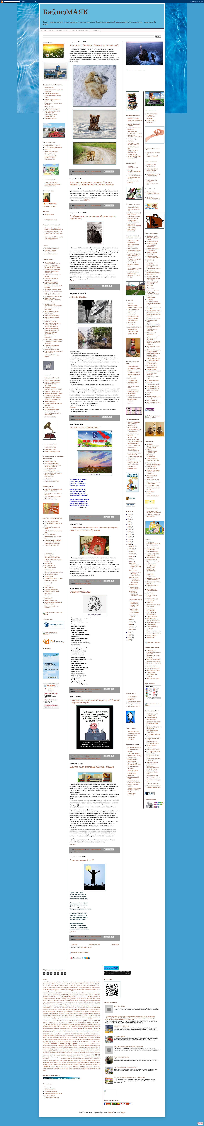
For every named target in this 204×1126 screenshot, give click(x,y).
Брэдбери (97, 982)
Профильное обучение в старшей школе (154, 350)
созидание (82, 1052)
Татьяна (88, 998)
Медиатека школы (50, 567)
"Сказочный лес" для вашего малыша (134, 446)
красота (81, 419)
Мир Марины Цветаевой (131, 794)
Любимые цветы (152, 559)
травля (59, 1058)
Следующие (73, 944)
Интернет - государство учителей (153, 197)
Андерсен (83, 982)
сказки (98, 1050)
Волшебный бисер (152, 626)
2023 (129, 522)
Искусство (150, 477)
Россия (87, 519)
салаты (64, 1050)
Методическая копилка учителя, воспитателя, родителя (154, 314)
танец (82, 1057)
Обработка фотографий (52, 315)
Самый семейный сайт (134, 429)
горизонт (80, 1007)
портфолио (60, 1041)
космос (59, 1021)
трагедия (63, 1058)
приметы (59, 1045)
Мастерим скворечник (134, 701)
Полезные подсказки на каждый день (134, 734)
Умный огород (151, 607)
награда (75, 1028)
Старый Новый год (81, 998)
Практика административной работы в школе (152, 446)
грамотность (97, 1007)
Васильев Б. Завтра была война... (133, 241)
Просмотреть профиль (50, 206)
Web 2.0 (69, 982)
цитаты (64, 1064)
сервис (91, 1050)
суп (62, 1057)
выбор (82, 1006)
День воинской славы (90, 985)
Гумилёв (45, 985)
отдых (63, 1033)
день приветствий (68, 1009)
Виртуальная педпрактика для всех (134, 224)
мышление (69, 1028)
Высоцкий (75, 984)
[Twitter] (85, 958)
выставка (84, 288)
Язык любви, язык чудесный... (133, 767)
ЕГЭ (76, 208)
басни (73, 1002)
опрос (51, 1033)
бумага (73, 1004)
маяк (44, 1026)
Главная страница (47, 30)
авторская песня (87, 1000)
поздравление (80, 1039)
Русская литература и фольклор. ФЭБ (134, 157)
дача (56, 1009)
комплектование (76, 1018)
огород (75, 1031)
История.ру (150, 288)
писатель (56, 1037)
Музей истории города (51, 151)
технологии (46, 1058)
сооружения (89, 1052)
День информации (78, 987)
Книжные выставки (50, 417)
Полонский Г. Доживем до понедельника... (134, 251)
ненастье (57, 1030)
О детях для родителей (135, 456)
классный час (47, 1018)
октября (132, 551)
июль (44, 1017)
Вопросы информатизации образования (152, 451)
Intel (61, 982)
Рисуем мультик (49, 1087)
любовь (83, 174)
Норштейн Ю (73, 994)
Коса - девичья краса (134, 704)
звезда (79, 1013)
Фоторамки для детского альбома (152, 590)
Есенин (76, 991)
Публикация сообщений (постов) (153, 766)
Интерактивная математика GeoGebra (153, 271)
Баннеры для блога (152, 783)
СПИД (98, 996)
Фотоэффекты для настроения (152, 599)
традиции (69, 1058)
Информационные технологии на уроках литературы (153, 278)
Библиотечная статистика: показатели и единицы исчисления (53, 271)
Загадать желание (50, 1089)
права (98, 1041)
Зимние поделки (152, 666)
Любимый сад (132, 378)
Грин (99, 983)
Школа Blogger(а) (152, 717)
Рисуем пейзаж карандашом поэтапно (153, 370)
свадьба (69, 1050)
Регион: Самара (49, 87)
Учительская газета (153, 485)
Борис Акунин (132, 314)
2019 (129, 532)
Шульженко (61, 1000)
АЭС (73, 982)
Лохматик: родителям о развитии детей (135, 453)
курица (56, 1022)
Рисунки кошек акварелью (52, 380)
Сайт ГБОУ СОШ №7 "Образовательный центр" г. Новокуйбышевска (53, 184)
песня (94, 1035)
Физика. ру (150, 392)
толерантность (53, 1058)
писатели (49, 1037)
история (91, 1015)
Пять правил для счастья (121, 1057)
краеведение (73, 1021)
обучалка (60, 1031)
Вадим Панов (132, 325)
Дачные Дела (49, 576)
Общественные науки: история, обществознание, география (153, 328)
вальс (76, 1004)
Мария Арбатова (133, 331)
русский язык (88, 691)
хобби (98, 1062)
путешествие (83, 1047)
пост (70, 1041)
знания (93, 1013)
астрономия (62, 1002)
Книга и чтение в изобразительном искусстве (53, 304)
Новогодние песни (50, 449)
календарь (53, 1017)
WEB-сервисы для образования (152, 714)
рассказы (45, 1049)
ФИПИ (149, 394)
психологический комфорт (64, 1047)
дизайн (49, 1011)
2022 (129, 524)
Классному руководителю (151, 296)
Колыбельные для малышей (133, 434)
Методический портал (153, 318)
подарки (50, 1039)
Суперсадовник (132, 380)
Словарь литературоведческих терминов (134, 171)
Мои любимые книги (51, 499)
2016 (129, 539)
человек (68, 1064)
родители (94, 1049)
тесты (98, 1057)
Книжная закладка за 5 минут (53, 393)
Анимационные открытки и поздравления (151, 574)
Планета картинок (152, 546)
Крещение (59, 993)
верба (89, 1004)
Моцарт (98, 992)
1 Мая (50, 982)
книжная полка (66, 1018)
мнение (86, 1026)
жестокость (97, 1011)
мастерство (90, 1024)
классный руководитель (93, 1017)
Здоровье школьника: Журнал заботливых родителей (153, 471)
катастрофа (75, 1017)
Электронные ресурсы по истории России (153, 397)
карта (58, 1017)
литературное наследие (93, 1022)
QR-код (64, 982)
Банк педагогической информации (153, 249)
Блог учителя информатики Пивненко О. (132, 229)
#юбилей (45, 982)
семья (81, 1051)
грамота (91, 1007)
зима (89, 1013)
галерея (92, 1006)
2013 (129, 632)
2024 (129, 519)
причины (75, 1045)
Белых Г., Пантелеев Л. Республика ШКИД (135, 268)
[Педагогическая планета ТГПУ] (110, 1095)
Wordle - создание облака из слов (152, 763)
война (52, 1006)
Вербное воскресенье (61, 983)
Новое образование (153, 480)
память (51, 1035)
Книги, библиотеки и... (51, 574)
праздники (80, 1043)
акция (45, 1002)
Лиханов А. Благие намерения (133, 245)
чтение (89, 583)
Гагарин (83, 983)
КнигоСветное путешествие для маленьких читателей (134, 763)
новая (75, 1030)
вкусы (48, 1006)
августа (131, 556)
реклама (63, 1049)
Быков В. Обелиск (133, 248)
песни (91, 1035)
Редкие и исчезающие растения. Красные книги (134, 789)
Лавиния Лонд (49, 554)
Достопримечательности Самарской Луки (52, 111)
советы (77, 1052)
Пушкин (84, 583)
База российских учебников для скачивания (152, 245)
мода (89, 1026)
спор (78, 1055)
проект (98, 1045)
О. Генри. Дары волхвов (52, 521)
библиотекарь (96, 1002)
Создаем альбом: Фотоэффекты (152, 613)
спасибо (69, 1055)
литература (82, 1022)
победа (85, 1037)
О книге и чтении (61, 30)
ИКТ (88, 991)
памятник (46, 1035)
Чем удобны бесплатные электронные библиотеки (129, 1077)
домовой (66, 1011)
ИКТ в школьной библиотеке (53, 296)
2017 (129, 536)
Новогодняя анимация (153, 604)
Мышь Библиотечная (51, 600)
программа (93, 1045)
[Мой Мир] (89, 958)
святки (73, 1050)
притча (70, 1045)
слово (63, 1052)
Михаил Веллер (132, 333)
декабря (132, 546)
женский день (90, 1011)
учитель (70, 1060)
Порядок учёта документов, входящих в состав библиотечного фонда (53, 325)
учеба (50, 1060)
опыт (54, 1033)
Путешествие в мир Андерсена (50, 336)
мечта (71, 1026)
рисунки (88, 1049)
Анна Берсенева (132, 305)
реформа (68, 1049)
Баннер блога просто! (153, 749)
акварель (94, 1000)
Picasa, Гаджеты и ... (153, 775)
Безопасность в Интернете (151, 121)
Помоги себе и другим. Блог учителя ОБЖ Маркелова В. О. (54, 228)
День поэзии (77, 989)
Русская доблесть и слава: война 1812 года (135, 781)
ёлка (44, 1070)
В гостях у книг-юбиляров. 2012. (132, 758)
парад (56, 1035)
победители (91, 1037)
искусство (85, 1015)
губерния (51, 1009)
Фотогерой (150, 593)
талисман (77, 1057)
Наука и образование (153, 324)
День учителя (59, 991)
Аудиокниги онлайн (133, 118)
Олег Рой (130, 303)
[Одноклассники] (87, 958)
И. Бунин (84, 991)
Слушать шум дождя (51, 1091)
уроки (98, 1058)
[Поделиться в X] (109, 171)
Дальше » (72, 281)
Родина (83, 519)
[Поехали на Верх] (200, 1123)
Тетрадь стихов (49, 214)
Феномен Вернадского (134, 747)
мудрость (97, 1026)
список (74, 1055)
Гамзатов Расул (90, 983)
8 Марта (57, 982)
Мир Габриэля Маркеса (135, 307)
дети (87, 1009)
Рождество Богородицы (80, 996)
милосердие (76, 1026)
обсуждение (54, 1031)
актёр (98, 1000)
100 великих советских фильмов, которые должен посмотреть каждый (53, 465)
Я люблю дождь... (78, 297)
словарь (59, 1052)
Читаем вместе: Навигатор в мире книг (153, 463)
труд (74, 1058)
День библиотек (78, 985)
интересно (65, 1015)
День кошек (97, 987)
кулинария (97, 1021)
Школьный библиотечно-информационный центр (52, 556)
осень (59, 1033)
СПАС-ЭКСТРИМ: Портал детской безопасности (152, 170)
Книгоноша (131, 141)
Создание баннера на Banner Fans (153, 752)
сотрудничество (96, 1052)
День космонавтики (88, 987)
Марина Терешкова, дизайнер (54, 572)
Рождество (70, 996)
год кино (56, 1007)
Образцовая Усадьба (134, 372)
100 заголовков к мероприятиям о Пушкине (52, 263)
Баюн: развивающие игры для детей (134, 422)
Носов (78, 994)
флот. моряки (62, 1062)
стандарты (87, 1055)
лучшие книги (65, 1024)
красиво (80, 1020)
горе (76, 1007)
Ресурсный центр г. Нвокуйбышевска (152, 366)
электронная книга (48, 1068)
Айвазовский (77, 982)
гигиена (51, 1007)
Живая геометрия (50, 565)
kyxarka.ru (130, 403)
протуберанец (46, 1047)
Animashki (150, 602)
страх (54, 1057)
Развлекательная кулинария (133, 383)
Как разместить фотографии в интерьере (132, 698)
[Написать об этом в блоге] (107, 171)
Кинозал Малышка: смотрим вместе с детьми (53, 473)
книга (54, 1019)
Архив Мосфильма (50, 468)
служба (67, 1052)
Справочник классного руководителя (153, 482)
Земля (80, 991)
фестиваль (46, 1062)
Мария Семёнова (133, 318)
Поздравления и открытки (152, 675)
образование (47, 1032)
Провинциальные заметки (52, 145)
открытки (79, 1033)
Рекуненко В (58, 996)
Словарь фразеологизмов (133, 166)
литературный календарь (51, 1024)
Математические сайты (154, 310)
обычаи (71, 1031)
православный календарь (55, 1043)
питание (67, 1037)
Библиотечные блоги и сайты (53, 578)
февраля (132, 627)
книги (59, 1019)
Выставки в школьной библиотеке (51, 279)
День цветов (67, 991)
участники (45, 1060)
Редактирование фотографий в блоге (153, 742)
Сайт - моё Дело (50, 587)
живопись (45, 1013)
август (76, 1000)
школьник (64, 1066)
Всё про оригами (152, 635)
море (92, 1026)
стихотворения (47, 1057)
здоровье (84, 1013)
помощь (54, 1041)
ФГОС (44, 1000)
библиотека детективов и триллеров (135, 121)
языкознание (97, 1068)
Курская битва (71, 992)
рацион (50, 1049)
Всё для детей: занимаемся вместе (134, 450)
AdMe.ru (99, 55)
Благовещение (91, 982)
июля (131, 559)
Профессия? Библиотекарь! (79, 30)
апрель (49, 1002)
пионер (45, 1037)
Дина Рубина (131, 322)
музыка (55, 1028)
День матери (47, 989)
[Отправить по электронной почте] (104, 171)
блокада (57, 1004)
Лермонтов (91, 288)
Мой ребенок (131, 459)
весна (98, 1004)
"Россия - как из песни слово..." (85, 427)
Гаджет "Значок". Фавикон (152, 746)
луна (60, 1024)
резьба (54, 1049)
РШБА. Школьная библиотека (53, 339)
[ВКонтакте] (82, 958)
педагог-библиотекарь (68, 1035)
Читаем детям (132, 437)
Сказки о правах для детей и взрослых (153, 155)
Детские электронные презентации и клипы (51, 283)
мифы (81, 1026)
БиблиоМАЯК (65, 12)
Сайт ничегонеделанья (52, 1097)
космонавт (53, 1020)
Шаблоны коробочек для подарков (153, 554)
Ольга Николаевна (51, 203)
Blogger (122, 1112)
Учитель (149, 493)
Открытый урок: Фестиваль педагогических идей (153, 334)
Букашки (47, 585)
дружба (78, 1011)
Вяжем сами (150, 637)
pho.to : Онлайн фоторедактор (151, 564)
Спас (68, 998)
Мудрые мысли (132, 154)
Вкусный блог (131, 393)
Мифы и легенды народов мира (133, 151)
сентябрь (86, 1050)
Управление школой (153, 380)
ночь (99, 1030)
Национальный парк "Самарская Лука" (51, 115)
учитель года (77, 1060)
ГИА (80, 983)
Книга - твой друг (50, 302)
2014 (129, 544)
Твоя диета (131, 739)
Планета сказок (132, 432)
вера (86, 1004)
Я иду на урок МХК (152, 400)
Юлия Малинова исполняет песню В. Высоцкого (128, 1047)
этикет (70, 1068)
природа (64, 1045)
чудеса (53, 1066)
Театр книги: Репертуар (52, 349)
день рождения (79, 1009)
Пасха (95, 994)
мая (130, 619)
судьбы (58, 1057)
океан (79, 1031)
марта (131, 624)
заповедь (68, 1013)
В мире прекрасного (51, 220)
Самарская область (50, 118)
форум (79, 1062)
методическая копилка (58, 1026)
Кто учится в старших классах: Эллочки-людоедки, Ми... (135, 573)
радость (98, 1047)
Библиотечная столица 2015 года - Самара (92, 767)
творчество (88, 1057)
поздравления (89, 1039)
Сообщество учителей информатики (134, 213)
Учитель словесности (51, 589)
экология (98, 758)
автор (80, 1000)
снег (73, 1052)
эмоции (66, 1068)
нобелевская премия (67, 1030)
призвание (53, 1045)
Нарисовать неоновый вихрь (53, 1093)
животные (78, 174)
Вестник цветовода (152, 551)
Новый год (65, 994)
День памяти (69, 989)
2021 (129, 527)
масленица (84, 1024)
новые (95, 1030)
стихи (97, 1055)
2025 (129, 517)
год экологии (63, 1007)
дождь (77, 419)
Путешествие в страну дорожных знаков (153, 175)
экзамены (83, 208)
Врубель (69, 983)
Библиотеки (48, 479)
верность (93, 1004)
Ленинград (78, 992)
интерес (59, 1015)
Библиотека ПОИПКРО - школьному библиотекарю (52, 266)
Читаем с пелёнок (133, 443)
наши (52, 1030)
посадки (66, 1041)
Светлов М (58, 998)
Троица (93, 998)
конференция (46, 1020)
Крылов (65, 992)
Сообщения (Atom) (85, 947)
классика (84, 1017)
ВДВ (53, 983)
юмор (88, 1068)
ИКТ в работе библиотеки (52, 294)
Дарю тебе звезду (119, 1006)
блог (53, 1004)
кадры (47, 1017)
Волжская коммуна (152, 458)
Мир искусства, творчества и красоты (153, 619)
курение (51, 1022)
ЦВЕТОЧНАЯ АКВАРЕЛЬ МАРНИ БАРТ (125, 1067)
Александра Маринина (134, 327)
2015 (129, 541)
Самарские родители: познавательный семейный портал (134, 462)
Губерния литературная (52, 109)
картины (68, 1017)
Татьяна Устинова (133, 316)
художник (46, 1064)
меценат (66, 1026)
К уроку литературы (153, 290)
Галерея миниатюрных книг (53, 496)
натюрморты (46, 1030)
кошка (63, 1020)
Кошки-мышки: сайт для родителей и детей (135, 440)
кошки (67, 1020)
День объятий (61, 989)
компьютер (84, 1018)
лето (70, 1022)
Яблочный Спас (69, 1000)
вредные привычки (74, 1006)
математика (97, 1024)
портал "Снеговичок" (153, 668)
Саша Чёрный (51, 998)
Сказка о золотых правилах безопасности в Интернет (152, 116)
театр (94, 1057)
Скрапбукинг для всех (153, 622)
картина (63, 1017)
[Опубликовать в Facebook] (111, 171)
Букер (44, 983)
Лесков (90, 992)
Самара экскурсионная (52, 93)
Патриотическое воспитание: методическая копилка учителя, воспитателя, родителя (153, 341)
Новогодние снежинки (153, 659)
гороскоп (85, 1007)
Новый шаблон (151, 719)
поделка (66, 1039)
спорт (82, 1055)
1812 (53, 982)
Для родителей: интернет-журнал (152, 467)
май (76, 1024)
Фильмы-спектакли (50, 461)
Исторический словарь (134, 175)
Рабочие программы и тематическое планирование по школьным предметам (153, 356)
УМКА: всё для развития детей (132, 426)
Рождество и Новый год (154, 664)
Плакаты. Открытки (50, 321)
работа (93, 1047)
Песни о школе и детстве (52, 451)
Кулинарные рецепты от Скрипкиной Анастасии (134, 399)
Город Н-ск (48, 149)
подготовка (60, 1039)
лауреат (61, 1022)
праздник (77, 519)
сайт (61, 1050)
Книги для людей (133, 139)
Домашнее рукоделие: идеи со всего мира (153, 578)
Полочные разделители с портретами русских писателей (52, 384)
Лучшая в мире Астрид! (135, 755)
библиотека (78, 288)
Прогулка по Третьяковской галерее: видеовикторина (53, 398)
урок (95, 1058)
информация (78, 1015)
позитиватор (97, 1039)
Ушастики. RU (132, 466)
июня (131, 561)
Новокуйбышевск (50, 154)
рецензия (73, 1049)
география (46, 1007)
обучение (65, 1031)
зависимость (62, 1013)
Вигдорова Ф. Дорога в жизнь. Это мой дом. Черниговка (134, 255)
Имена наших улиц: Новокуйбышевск (50, 251)
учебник (55, 1060)
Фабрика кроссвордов (153, 557)
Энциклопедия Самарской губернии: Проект (53, 100)
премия (93, 1043)
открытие (67, 1033)
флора (55, 1062)
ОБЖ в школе (151, 167)
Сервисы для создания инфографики (52, 346)
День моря (54, 989)
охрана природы (90, 758)
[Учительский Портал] (154, 807)
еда (86, 1011)
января (131, 629)
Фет (48, 1000)
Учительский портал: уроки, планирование (153, 389)
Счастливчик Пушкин (80, 592)
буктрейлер (68, 1004)
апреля (131, 622)
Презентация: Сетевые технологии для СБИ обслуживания (52, 332)
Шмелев (56, 1000)
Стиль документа (50, 570)
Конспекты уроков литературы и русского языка (154, 303)
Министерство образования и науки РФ (153, 193)
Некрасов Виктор (47, 994)
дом (62, 1011)
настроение (96, 1028)
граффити (45, 1009)
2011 (129, 637)
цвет (51, 1064)
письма (62, 1037)
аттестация (69, 1002)
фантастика (91, 1060)
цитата (59, 1064)
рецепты (83, 1049)
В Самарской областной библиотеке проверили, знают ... (135, 594)
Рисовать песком (50, 1095)
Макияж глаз (131, 737)
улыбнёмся (91, 1058)
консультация (97, 1018)
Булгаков (49, 983)
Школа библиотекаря (51, 254)
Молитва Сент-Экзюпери (121, 1026)
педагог (60, 1035)
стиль (92, 1055)
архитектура (54, 1002)
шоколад (70, 1066)
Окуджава (83, 994)
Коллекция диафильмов (52, 471)
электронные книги (58, 1068)
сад (58, 1050)
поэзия (74, 1041)
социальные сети (47, 1055)
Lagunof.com (48, 598)
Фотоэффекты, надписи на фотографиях (151, 569)
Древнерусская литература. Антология (135, 132)
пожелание (72, 1039)
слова (54, 1052)
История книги (49, 477)
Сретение (72, 998)
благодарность (47, 1004)
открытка (73, 1033)
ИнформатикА (151, 274)
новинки (86, 1030)
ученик (60, 1060)
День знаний (69, 987)
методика (48, 1026)
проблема (80, 1045)
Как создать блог (152, 770)
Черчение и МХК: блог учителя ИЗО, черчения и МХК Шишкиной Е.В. (54, 238)
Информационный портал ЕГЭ (152, 282)
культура (45, 1022)
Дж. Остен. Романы (50, 534)
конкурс (90, 1019)
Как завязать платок (134, 706)
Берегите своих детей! (82, 860)
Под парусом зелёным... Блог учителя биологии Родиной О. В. (54, 233)
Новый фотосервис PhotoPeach (152, 731)
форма (74, 1062)
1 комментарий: (95, 416)
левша (65, 1022)
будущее (62, 1004)
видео (44, 1006)
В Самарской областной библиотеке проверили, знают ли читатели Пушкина (94, 529)
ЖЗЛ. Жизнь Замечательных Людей (134, 135)
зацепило (74, 1013)
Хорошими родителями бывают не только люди (94, 45)
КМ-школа (150, 299)
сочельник (56, 1055)
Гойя (96, 983)
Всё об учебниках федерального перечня (154, 256)
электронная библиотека (93, 1066)
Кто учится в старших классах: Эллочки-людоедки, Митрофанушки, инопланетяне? (92, 183)
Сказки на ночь (132, 468)
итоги (99, 1015)
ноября (131, 549)
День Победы (59, 985)
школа (58, 1066)
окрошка (83, 1031)
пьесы (88, 1047)
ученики (65, 1060)
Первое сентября (152, 475)
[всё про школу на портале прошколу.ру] (53, 643)
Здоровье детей (151, 164)
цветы (55, 1064)
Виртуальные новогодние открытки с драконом (154, 652)
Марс (94, 992)
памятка (98, 1033)
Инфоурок (150, 285)
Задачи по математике (153, 269)
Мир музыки (48, 593)
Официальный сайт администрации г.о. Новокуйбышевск (51, 157)
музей (51, 1028)
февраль (98, 1060)
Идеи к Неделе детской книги (53, 292)
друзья (82, 1011)
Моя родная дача (133, 366)
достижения (72, 1011)
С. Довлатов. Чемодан (51, 545)
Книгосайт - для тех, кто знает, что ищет (134, 144)
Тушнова (98, 998)
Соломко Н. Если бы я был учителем (134, 259)
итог (79, 208)
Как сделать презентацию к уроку (153, 292)
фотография (93, 1062)
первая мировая (85, 1035)
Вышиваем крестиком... (154, 631)
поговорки (97, 1037)
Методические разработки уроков (133, 221)
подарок (54, 1039)
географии (97, 1006)
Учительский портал (153, 386)
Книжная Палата (50, 992)
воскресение (58, 1006)
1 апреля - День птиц (134, 753)
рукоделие (46, 1050)
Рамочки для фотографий (150, 609)
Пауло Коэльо (132, 312)
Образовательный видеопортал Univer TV (154, 511)
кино (79, 1017)
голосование (70, 1007)
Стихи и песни (151, 672)
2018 (129, 534)
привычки (98, 1043)
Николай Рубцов (132, 320)
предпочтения (86, 1043)
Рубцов (95, 996)
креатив (91, 1020)
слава (51, 1052)
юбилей (83, 1068)
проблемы (86, 1045)
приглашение (46, 1045)
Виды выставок (49, 407)
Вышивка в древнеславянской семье (133, 777)
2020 (129, 529)
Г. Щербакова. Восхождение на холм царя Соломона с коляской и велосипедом (53, 542)
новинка (80, 1030)
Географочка (48, 563)
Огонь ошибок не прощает (152, 180)
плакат (76, 1037)
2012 (129, 635)
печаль (98, 1035)
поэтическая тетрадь (88, 1041)
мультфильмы (62, 1028)
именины (54, 1015)
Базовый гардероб (133, 731)
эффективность (77, 1068)
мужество (46, 1028)
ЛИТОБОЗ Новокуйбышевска (53, 147)
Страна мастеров (152, 616)
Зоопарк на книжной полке (53, 289)
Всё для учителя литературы (152, 253)
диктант (54, 1011)
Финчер (51, 1000)
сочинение (63, 1055)
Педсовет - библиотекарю (52, 391)
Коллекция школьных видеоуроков (153, 515)
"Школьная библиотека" (52, 248)
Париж (91, 994)
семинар (77, 1050)
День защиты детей (80, 939)
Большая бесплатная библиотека (134, 128)
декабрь (60, 1009)
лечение (75, 1022)
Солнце (64, 998)
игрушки (98, 1013)
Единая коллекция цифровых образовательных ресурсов (152, 264)
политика (45, 1041)
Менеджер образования (151, 455)
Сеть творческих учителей (152, 373)
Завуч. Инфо (150, 491)
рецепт (79, 1049)
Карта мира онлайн (133, 207)
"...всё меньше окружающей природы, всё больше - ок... (134, 604)
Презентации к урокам (51, 328)
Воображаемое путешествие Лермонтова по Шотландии (134, 580)
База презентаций (152, 241)
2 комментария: (95, 286)
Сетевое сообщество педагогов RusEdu (134, 217)
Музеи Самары (49, 107)
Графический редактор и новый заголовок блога (154, 723)
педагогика (77, 1035)
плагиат (72, 1037)
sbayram (110, 1112)
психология (75, 1047)
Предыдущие (115, 944)
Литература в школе (153, 496)
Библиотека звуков (50, 447)
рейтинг (58, 1049)
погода (45, 1039)
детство (88, 939)
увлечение (78, 1058)
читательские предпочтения (80, 1064)
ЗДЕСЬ (87, 200)
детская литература (94, 1009)
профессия (54, 1047)
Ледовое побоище (119, 1036)
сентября (132, 554)
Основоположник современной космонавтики (133, 772)
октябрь (98, 1031)
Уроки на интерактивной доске (153, 383)
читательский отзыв (94, 1064)
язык (91, 1068)
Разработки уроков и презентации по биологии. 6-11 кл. (153, 362)
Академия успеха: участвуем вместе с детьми (152, 237)
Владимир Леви (132, 329)
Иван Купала (93, 991)
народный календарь (84, 1028)
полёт (50, 1041)
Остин (87, 994)
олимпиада (46, 1033)
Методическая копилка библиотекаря (51, 312)
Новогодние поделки (153, 678)
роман (98, 1049)
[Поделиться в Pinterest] (113, 171)
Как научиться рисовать (52, 591)
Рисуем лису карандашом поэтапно (153, 542)
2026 (129, 514)
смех (70, 1052)
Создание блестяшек (153, 778)
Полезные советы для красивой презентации (154, 786)
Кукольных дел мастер (153, 633)
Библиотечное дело (153, 460)
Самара (45, 998)
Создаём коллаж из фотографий (153, 548)
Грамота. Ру (150, 260)
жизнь (56, 1013)
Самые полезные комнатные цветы (133, 390)
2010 (129, 640)
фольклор (69, 1062)
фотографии (89, 174)
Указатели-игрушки (50, 401)
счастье (71, 1057)
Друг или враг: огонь (153, 184)
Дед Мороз (51, 985)
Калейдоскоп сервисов (51, 596)
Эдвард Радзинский (134, 310)
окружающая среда (80, 758)
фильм (51, 1062)
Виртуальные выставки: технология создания (52, 410)
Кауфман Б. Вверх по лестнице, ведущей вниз (134, 264)
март (79, 1024)
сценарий (66, 1057)
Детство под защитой (153, 153)
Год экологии (95, 30)
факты (84, 1060)
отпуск (84, 1033)
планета (81, 1037)
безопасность (79, 1002)
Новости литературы (51, 580)
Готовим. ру (131, 395)
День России (69, 985)
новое (90, 1030)
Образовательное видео (52, 481)
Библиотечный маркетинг (52, 395)
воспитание (65, 1006)
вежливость (81, 1004)
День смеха (51, 991)
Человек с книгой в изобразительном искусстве (53, 388)
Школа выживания (152, 178)
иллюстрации (47, 1015)
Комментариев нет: (96, 171)
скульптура (46, 1052)
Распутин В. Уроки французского (133, 272)
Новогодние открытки (153, 670)
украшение (85, 1058)
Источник (73, 407)
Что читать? (48, 583)
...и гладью (150, 629)
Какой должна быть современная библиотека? (53, 299)
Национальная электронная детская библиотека (53, 490)
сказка (94, 1050)
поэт (78, 1041)
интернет (71, 1015)
